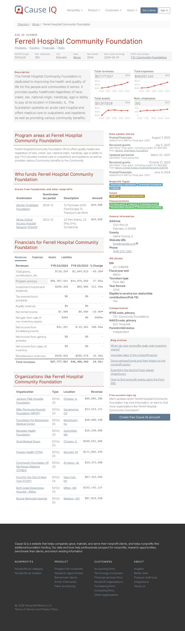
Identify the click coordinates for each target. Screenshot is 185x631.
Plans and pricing (65, 586)
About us (139, 586)
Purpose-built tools (145, 577)
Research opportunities (69, 573)
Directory (23, 24)
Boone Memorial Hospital (31, 498)
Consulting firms (104, 590)
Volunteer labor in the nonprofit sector (134, 355)
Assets (52, 257)
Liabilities (66, 257)
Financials (48, 47)
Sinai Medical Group (28, 441)
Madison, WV (72, 498)
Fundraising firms (104, 586)
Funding (35, 47)
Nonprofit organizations (108, 581)
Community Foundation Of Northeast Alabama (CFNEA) (32, 466)
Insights (139, 568)
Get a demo (149, 10)
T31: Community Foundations (149, 57)
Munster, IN (71, 452)
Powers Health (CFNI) (29, 452)
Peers (61, 47)
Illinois (36, 24)
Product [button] (93, 10)
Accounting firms (104, 568)
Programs (21, 47)
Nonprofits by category (29, 568)
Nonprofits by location (28, 573)
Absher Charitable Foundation (131, 150)
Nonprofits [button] (74, 10)
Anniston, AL (71, 462)
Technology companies (108, 573)
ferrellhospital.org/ (124, 243)
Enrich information (66, 581)
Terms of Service (25, 609)
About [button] (131, 10)
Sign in (164, 10)
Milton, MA (70, 488)
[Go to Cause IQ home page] (35, 10)
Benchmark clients (66, 577)
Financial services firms (108, 577)
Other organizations (106, 594)
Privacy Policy (49, 609)
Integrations (141, 581)
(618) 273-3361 (122, 251)
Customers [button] (112, 10)
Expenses (37, 257)
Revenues (21, 257)
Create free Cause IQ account (139, 417)
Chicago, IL (70, 398)
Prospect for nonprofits (69, 568)
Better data (141, 573)
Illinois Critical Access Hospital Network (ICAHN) (27, 223)
